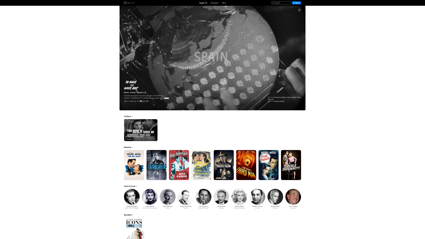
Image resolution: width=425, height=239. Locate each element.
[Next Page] (303, 165)
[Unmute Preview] (299, 10)
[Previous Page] (121, 165)
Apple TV (203, 3)
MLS (224, 3)
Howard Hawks (279, 101)
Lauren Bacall (291, 97)
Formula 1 (215, 3)
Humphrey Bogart (280, 97)
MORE (166, 98)
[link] (128, 116)
